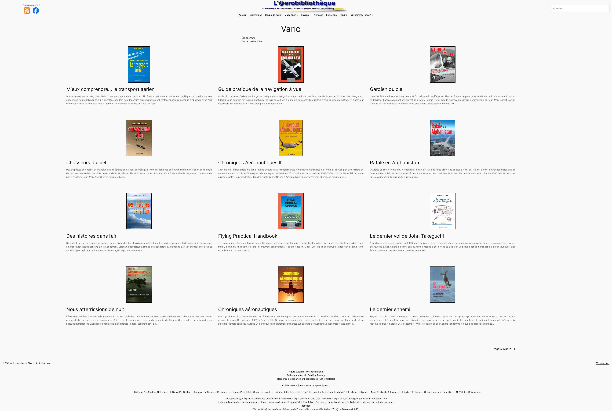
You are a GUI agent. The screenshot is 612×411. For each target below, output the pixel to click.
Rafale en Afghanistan (394, 162)
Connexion (602, 363)
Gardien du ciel (386, 89)
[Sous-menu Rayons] (310, 15)
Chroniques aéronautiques (247, 309)
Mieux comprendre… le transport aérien (110, 89)
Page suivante (504, 349)
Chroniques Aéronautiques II (249, 162)
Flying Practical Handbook (247, 236)
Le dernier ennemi (390, 309)
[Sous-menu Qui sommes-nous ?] (372, 15)
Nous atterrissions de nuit (95, 309)
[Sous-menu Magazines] (297, 15)
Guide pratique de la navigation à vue (259, 89)
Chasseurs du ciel (86, 162)
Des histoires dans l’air (91, 236)
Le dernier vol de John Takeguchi (407, 236)
